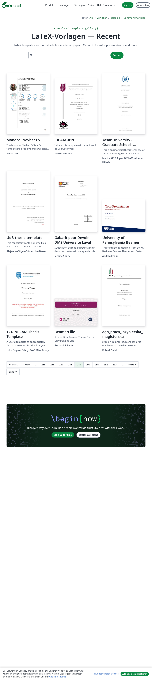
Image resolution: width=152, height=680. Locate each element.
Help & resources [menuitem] (107, 5)
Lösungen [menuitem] (64, 5)
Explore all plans (88, 434)
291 (97, 364)
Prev (26, 364)
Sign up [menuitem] (128, 5)
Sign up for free (63, 434)
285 (43, 364)
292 (106, 364)
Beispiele (115, 17)
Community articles (134, 17)
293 (115, 364)
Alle (92, 17)
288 (70, 364)
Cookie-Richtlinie (57, 676)
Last (13, 371)
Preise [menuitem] (90, 5)
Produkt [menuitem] (49, 5)
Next (132, 364)
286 (52, 364)
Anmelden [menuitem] (143, 5)
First (13, 364)
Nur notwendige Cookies (106, 673)
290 (88, 364)
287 (61, 364)
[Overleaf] (11, 5)
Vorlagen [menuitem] (80, 5)
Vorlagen (102, 17)
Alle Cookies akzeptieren (134, 673)
